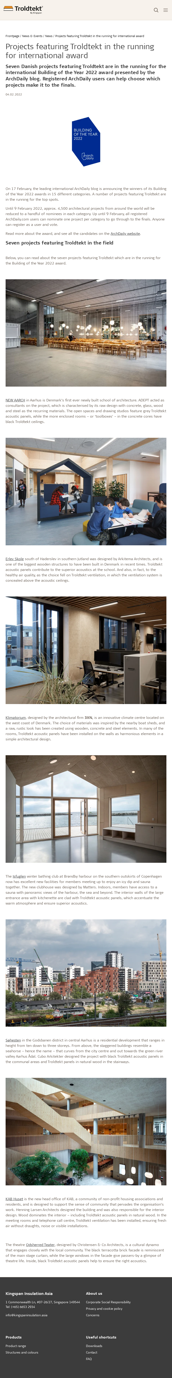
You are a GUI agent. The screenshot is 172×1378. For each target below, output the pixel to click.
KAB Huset (14, 1198)
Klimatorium (16, 717)
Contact (91, 1352)
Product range (16, 1346)
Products (14, 1337)
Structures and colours (22, 1352)
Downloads (94, 1346)
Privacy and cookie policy (104, 1308)
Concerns (92, 1315)
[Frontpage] (23, 10)
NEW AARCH (15, 400)
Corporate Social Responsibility (108, 1302)
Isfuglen (19, 876)
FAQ (89, 1359)
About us (94, 1293)
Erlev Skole (15, 558)
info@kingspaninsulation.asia (26, 1315)
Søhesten (13, 1040)
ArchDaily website (125, 233)
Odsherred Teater (40, 1244)
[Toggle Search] (156, 10)
